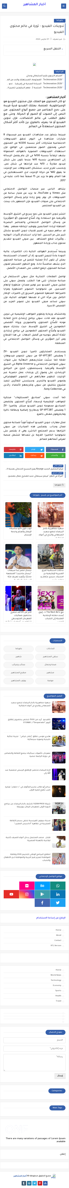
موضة (50, 681)
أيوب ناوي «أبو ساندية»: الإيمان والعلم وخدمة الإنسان (20, 532)
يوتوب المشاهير (18, 681)
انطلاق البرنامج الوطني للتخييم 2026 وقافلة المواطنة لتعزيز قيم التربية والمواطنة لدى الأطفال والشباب (27, 858)
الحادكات (50, 649)
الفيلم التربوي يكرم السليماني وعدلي (44, 76)
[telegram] (34, 1183)
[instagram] (27, 894)
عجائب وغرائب (18, 665)
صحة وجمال (50, 665)
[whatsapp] (58, 886)
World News (56, 975)
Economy (57, 986)
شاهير (19, 657)
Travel (58, 1001)
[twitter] (58, 903)
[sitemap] (45, 1183)
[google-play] (42, 894)
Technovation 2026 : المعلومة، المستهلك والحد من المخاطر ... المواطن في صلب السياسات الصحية (33, 80)
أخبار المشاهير (34, 5)
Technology (56, 980)
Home (58, 930)
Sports (58, 991)
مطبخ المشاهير (18, 673)
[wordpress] (29, 1183)
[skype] (11, 886)
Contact (57, 941)
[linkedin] (58, 894)
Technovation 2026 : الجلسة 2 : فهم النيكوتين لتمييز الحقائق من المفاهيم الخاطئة (33, 88)
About (58, 935)
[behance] (42, 886)
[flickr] (27, 886)
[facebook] (42, 903)
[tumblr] (24, 1183)
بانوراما (59, 21)
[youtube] (11, 894)
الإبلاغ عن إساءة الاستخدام (50, 918)
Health (58, 996)
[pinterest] (40, 1183)
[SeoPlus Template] (53, 1176)
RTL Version (56, 946)
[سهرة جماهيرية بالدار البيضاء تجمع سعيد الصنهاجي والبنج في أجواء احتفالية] (51, 514)
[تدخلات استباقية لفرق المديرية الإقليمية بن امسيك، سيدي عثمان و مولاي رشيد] (51, 556)
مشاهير (50, 673)
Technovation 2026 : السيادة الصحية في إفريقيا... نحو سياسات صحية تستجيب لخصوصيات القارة (33, 84)
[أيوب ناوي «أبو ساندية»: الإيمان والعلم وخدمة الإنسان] (18, 514)
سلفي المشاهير (50, 657)
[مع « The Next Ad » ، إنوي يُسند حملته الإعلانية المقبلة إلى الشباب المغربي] (51, 598)
